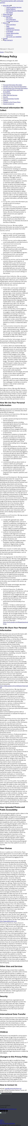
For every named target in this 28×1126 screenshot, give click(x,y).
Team (7, 26)
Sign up (2, 1122)
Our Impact (9, 12)
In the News (9, 31)
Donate (5, 38)
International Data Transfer (11, 99)
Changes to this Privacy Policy (11, 102)
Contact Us (9, 35)
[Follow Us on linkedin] (3, 1111)
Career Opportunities (12, 33)
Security (5, 97)
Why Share (9, 18)
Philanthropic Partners (13, 30)
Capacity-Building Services (13, 7)
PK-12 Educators (11, 19)
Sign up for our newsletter (14, 37)
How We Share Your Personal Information (15, 88)
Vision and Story (11, 24)
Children (5, 100)
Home (2, 52)
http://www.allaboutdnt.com (8, 921)
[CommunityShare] (14, 2)
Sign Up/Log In (8, 40)
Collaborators (10, 28)
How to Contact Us (8, 104)
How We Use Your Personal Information (14, 86)
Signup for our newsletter (7, 1123)
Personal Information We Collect (12, 85)
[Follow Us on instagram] (5, 1111)
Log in (2, 1120)
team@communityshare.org (13, 1088)
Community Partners (12, 21)
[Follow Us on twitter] (7, 1111)
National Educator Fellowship (14, 11)
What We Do (6, 5)
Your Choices (7, 93)
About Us (6, 23)
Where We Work (8, 14)
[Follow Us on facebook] (1, 1111)
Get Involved (6, 16)
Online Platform (10, 9)
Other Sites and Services (10, 95)
